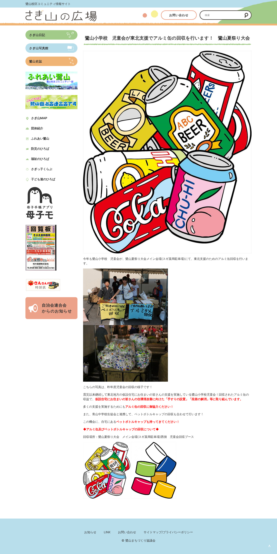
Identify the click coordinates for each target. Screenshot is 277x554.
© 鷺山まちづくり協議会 (138, 540)
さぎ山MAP (39, 118)
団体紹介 (37, 128)
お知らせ (90, 532)
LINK (107, 532)
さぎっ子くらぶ (41, 169)
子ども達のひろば (43, 179)
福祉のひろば (40, 159)
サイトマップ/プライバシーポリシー (168, 532)
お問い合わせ (178, 15)
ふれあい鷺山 (40, 138)
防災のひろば (40, 148)
